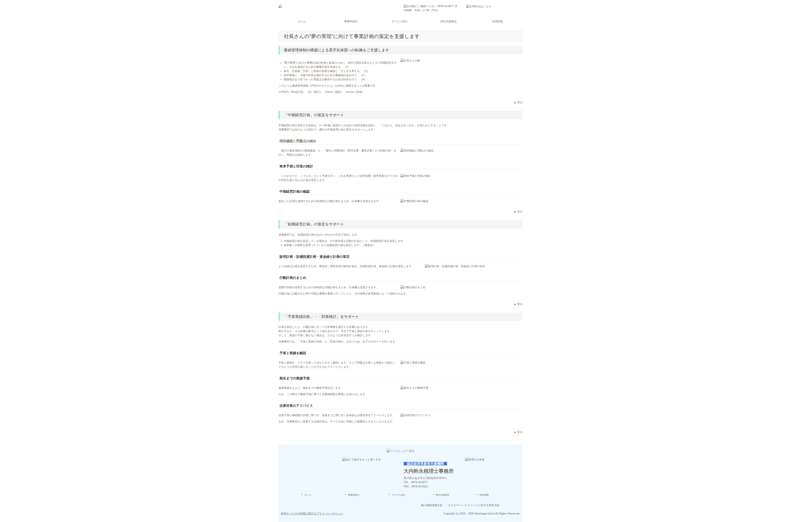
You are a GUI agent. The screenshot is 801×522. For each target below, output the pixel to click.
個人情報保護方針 (432, 505)
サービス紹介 (400, 21)
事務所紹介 (351, 21)
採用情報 (497, 21)
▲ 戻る (518, 102)
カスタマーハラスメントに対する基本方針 (474, 505)
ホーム (302, 21)
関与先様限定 (449, 21)
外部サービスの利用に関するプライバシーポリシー (312, 513)
